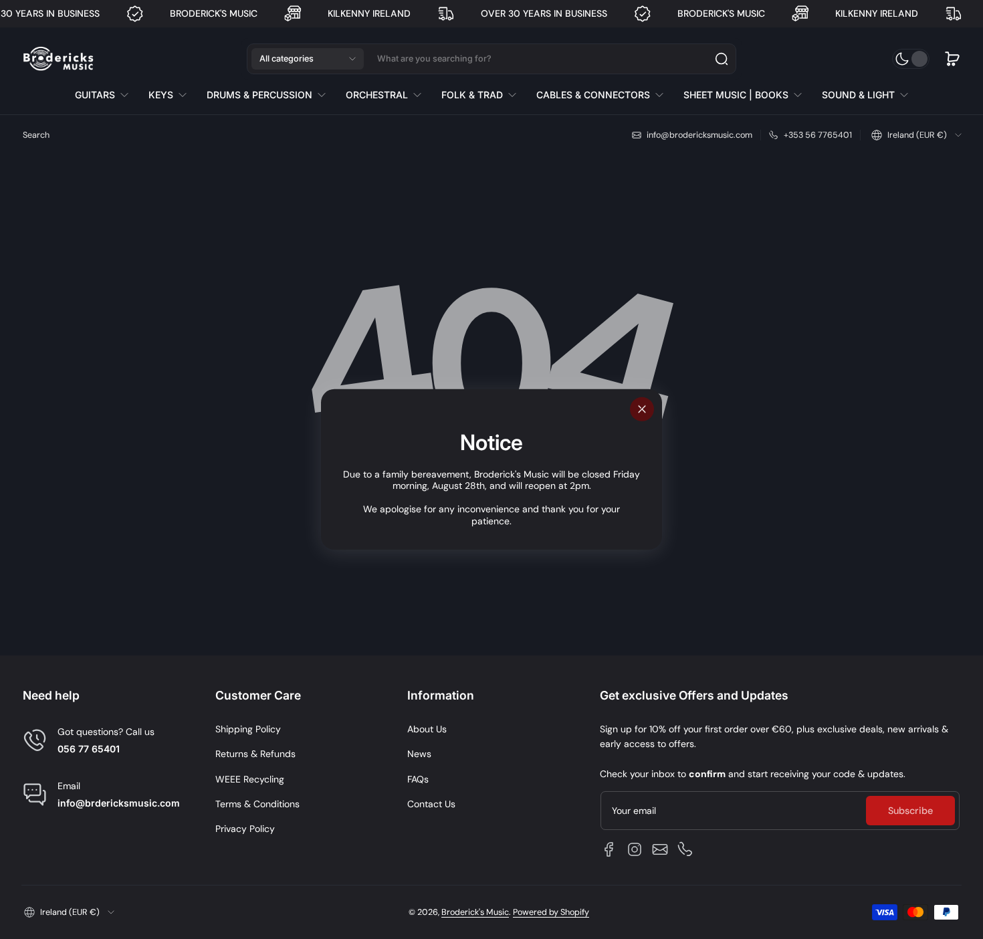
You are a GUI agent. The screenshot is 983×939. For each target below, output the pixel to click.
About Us (427, 729)
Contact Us (431, 804)
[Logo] (58, 59)
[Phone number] (685, 849)
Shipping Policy (248, 729)
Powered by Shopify (551, 912)
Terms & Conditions (257, 804)
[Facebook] (609, 849)
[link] (106, 95)
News (419, 754)
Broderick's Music (475, 912)
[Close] (642, 409)
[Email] (660, 849)
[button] (307, 59)
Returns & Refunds (255, 754)
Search (36, 135)
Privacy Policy (245, 829)
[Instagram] (635, 849)
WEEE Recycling (249, 779)
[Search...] (721, 59)
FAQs (418, 779)
